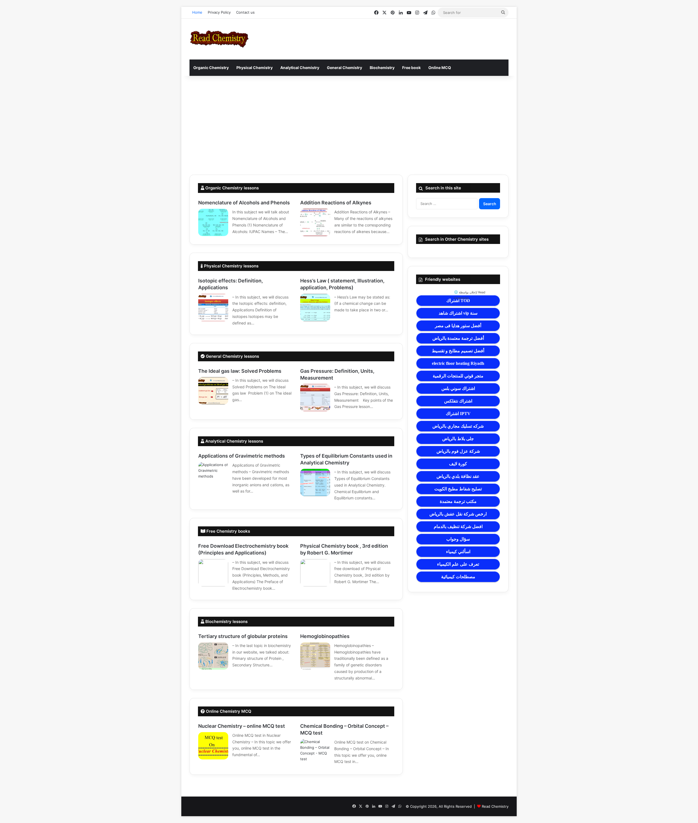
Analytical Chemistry (299, 67)
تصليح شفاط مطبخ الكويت (458, 489)
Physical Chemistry (254, 67)
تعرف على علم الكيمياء (458, 564)
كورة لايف (458, 463)
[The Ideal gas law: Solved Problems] (213, 390)
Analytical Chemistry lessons (233, 441)
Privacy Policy (219, 12)
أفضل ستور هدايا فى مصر (458, 325)
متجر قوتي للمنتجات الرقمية (458, 376)
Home (197, 12)
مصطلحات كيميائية (458, 576)
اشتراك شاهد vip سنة (458, 313)
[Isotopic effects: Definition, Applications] (213, 307)
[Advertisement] (349, 125)
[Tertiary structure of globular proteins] (213, 656)
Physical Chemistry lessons (230, 266)
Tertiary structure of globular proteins (243, 636)
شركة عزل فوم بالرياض (458, 451)
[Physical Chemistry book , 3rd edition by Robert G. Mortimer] (315, 572)
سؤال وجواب (458, 539)
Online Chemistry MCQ (228, 711)
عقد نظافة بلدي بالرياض (458, 476)
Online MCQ (439, 67)
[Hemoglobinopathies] (315, 656)
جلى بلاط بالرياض (458, 438)
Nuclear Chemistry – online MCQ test (241, 726)
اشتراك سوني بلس (458, 388)
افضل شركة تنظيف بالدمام (458, 526)
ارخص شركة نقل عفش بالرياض (458, 514)
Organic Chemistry (211, 67)
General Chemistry (344, 67)
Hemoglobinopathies (325, 636)
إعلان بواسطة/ (469, 295)
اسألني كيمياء (458, 551)
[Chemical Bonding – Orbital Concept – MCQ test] (315, 752)
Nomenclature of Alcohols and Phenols (244, 202)
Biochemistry (382, 67)
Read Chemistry (495, 806)
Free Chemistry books (227, 531)
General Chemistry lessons (232, 356)
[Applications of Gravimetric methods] (213, 475)
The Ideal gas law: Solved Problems (239, 371)
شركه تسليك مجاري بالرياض (458, 426)
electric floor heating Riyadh (458, 363)
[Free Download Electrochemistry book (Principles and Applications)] (213, 572)
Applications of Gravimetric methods (241, 456)
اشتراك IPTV (458, 413)
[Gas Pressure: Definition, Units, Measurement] (315, 397)
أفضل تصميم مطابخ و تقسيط (458, 350)
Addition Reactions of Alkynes (335, 202)
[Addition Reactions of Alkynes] (315, 222)
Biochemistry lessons (226, 621)
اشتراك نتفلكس (458, 401)
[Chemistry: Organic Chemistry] (219, 39)
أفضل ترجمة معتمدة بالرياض (458, 338)
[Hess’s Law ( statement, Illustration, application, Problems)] (315, 307)
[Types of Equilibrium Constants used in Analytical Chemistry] (315, 482)
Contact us (245, 12)
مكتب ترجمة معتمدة (458, 501)
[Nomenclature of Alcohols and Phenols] (213, 222)
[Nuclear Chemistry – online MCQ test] (213, 745)
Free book (411, 67)
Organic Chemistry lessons (231, 187)
